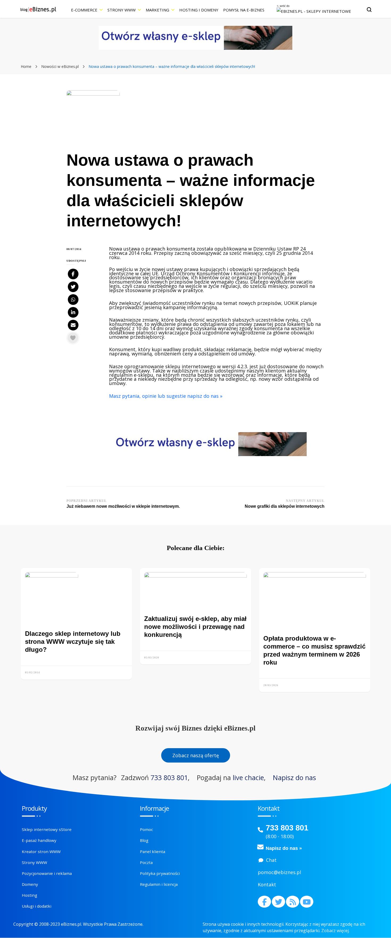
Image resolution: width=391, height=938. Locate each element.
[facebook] (264, 902)
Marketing (157, 10)
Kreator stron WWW (41, 851)
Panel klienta (152, 851)
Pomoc (146, 829)
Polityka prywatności (160, 873)
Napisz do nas (294, 777)
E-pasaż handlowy (39, 840)
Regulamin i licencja (159, 884)
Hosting (29, 895)
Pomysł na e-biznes (243, 10)
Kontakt (267, 884)
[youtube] (306, 902)
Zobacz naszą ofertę (195, 755)
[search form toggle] (369, 9)
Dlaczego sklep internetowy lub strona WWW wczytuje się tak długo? (72, 641)
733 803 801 (169, 777)
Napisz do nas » (284, 848)
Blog (144, 840)
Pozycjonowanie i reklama (47, 873)
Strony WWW (121, 10)
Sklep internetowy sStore (47, 829)
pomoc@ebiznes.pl (279, 872)
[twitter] (278, 902)
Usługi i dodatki (36, 906)
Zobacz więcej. (335, 930)
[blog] (292, 902)
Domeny (30, 884)
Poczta (146, 862)
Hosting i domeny (198, 10)
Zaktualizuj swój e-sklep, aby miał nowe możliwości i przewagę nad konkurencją (195, 626)
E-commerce (84, 10)
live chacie (248, 777)
